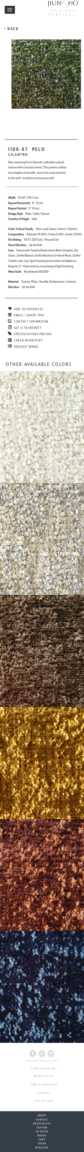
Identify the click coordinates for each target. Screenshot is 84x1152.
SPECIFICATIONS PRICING (32, 334)
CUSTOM (42, 1127)
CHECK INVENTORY (28, 340)
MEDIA (42, 1135)
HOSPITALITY (42, 1123)
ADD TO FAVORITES (28, 309)
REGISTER (42, 1147)
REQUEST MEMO (25, 346)
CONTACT (42, 1119)
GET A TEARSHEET (27, 328)
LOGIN (42, 1143)
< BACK (11, 28)
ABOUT (42, 1115)
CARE (42, 1139)
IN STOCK (42, 1131)
